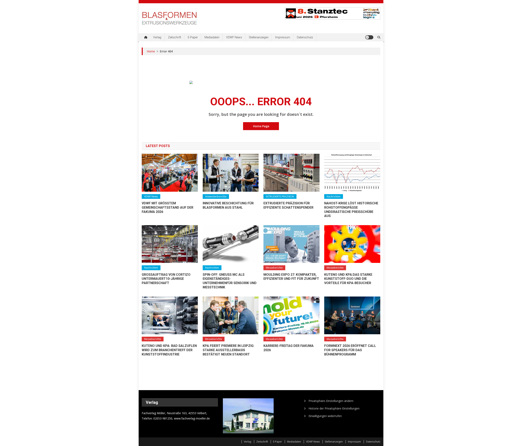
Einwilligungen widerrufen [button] (325, 416)
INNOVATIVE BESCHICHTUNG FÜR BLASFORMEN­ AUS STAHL (228, 205)
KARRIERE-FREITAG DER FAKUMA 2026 (288, 348)
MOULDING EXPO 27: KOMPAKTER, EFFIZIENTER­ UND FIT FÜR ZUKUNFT (291, 277)
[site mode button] (369, 37)
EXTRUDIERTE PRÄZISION (280, 196)
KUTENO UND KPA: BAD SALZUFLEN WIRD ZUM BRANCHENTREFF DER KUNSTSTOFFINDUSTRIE (169, 350)
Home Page (261, 126)
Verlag (157, 37)
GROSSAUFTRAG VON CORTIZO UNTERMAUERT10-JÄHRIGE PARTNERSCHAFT (166, 279)
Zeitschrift (174, 37)
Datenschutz (305, 37)
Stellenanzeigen (259, 37)
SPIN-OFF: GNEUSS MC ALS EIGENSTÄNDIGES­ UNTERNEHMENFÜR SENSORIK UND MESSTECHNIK (230, 281)
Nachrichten (334, 196)
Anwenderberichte (216, 196)
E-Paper (193, 37)
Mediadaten (212, 37)
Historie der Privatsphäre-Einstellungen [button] (334, 408)
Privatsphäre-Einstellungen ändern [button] (331, 401)
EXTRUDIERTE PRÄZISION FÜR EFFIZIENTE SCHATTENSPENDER (288, 205)
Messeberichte (274, 267)
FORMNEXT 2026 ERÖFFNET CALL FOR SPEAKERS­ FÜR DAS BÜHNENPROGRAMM (350, 350)
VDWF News (234, 37)
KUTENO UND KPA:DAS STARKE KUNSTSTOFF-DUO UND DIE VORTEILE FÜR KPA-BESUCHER (348, 279)
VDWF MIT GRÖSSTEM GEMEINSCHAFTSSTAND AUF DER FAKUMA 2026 (167, 207)
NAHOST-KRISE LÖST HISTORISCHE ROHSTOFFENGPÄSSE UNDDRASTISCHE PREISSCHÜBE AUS (351, 209)
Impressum (282, 37)
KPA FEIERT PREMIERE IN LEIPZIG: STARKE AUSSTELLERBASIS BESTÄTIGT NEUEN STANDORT (228, 350)
